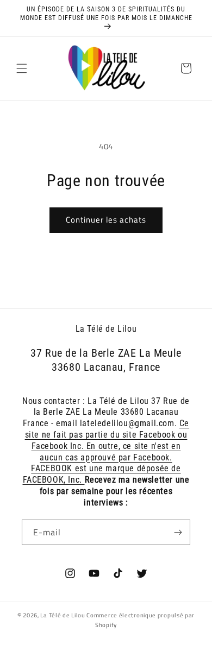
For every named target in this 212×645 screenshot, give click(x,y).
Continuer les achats (106, 219)
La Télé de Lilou (62, 615)
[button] (22, 68)
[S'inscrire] (178, 532)
